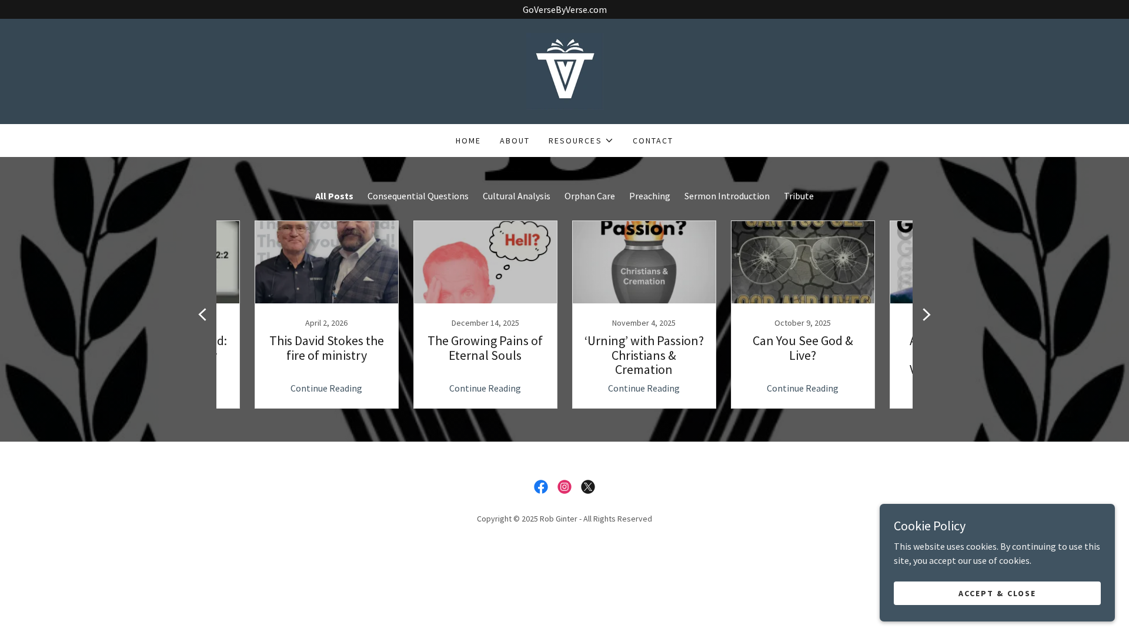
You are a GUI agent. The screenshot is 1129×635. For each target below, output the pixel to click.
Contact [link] (653, 140)
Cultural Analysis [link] (516, 196)
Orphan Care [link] (589, 196)
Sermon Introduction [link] (727, 196)
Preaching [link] (649, 196)
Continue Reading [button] (326, 388)
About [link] (515, 140)
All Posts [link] (334, 196)
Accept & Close (997, 592)
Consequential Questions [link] (418, 196)
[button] (581, 140)
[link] (564, 70)
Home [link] (468, 140)
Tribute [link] (799, 196)
